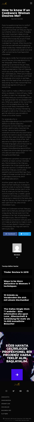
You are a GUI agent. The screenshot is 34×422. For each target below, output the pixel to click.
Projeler (5, 407)
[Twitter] (13, 391)
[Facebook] (28, 391)
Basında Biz (6, 410)
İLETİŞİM (4, 413)
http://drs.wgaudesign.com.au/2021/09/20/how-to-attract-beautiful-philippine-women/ (17, 124)
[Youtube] (20, 391)
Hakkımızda (6, 400)
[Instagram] (6, 391)
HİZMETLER (5, 403)
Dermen (17, 255)
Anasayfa (5, 397)
